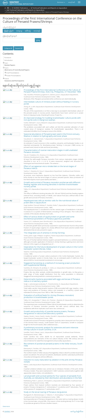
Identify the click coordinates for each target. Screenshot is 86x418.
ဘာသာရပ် (36, 31)
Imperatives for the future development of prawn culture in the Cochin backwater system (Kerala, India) (53, 248)
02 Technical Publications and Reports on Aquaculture (49, 8)
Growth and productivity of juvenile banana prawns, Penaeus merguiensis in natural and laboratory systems (49, 312)
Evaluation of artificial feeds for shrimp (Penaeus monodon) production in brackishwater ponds (49, 296)
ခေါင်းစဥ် (28, 31)
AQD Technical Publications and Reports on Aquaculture (25, 10)
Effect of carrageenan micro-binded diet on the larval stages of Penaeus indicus (50, 167)
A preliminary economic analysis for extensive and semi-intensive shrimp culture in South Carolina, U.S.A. (51, 328)
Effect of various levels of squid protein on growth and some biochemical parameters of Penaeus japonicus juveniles (49, 217)
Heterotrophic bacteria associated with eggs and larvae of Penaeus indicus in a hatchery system (52, 280)
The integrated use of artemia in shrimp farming (44, 233)
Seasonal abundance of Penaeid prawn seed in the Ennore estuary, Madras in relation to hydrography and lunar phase (52, 135)
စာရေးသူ (19, 31)
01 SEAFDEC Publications (20, 8)
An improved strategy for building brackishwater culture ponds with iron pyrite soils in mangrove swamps (52, 119)
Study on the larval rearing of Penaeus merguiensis (45, 392)
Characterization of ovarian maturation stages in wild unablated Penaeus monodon (50, 151)
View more (6, 406)
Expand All (18, 48)
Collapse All (8, 48)
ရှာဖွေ (38, 40)
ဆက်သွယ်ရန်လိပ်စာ (76, 411)
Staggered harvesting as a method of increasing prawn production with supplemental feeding (52, 264)
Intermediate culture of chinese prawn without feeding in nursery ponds (51, 103)
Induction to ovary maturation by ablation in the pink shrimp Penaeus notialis (53, 361)
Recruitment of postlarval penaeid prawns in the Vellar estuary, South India (53, 344)
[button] (61, 2)
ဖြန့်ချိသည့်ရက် (9, 31)
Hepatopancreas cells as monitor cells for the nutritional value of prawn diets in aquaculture (51, 201)
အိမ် (8, 8)
